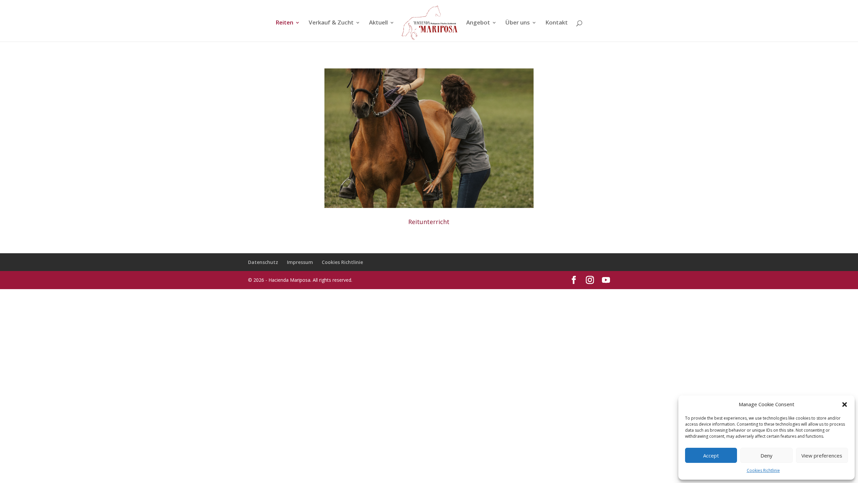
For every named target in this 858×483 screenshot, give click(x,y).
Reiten (284, 23)
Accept (711, 455)
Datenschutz (263, 262)
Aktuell (378, 23)
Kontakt (556, 23)
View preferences (821, 455)
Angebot (478, 23)
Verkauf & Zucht (331, 23)
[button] (844, 404)
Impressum (300, 262)
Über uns (517, 23)
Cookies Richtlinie (763, 470)
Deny (766, 455)
